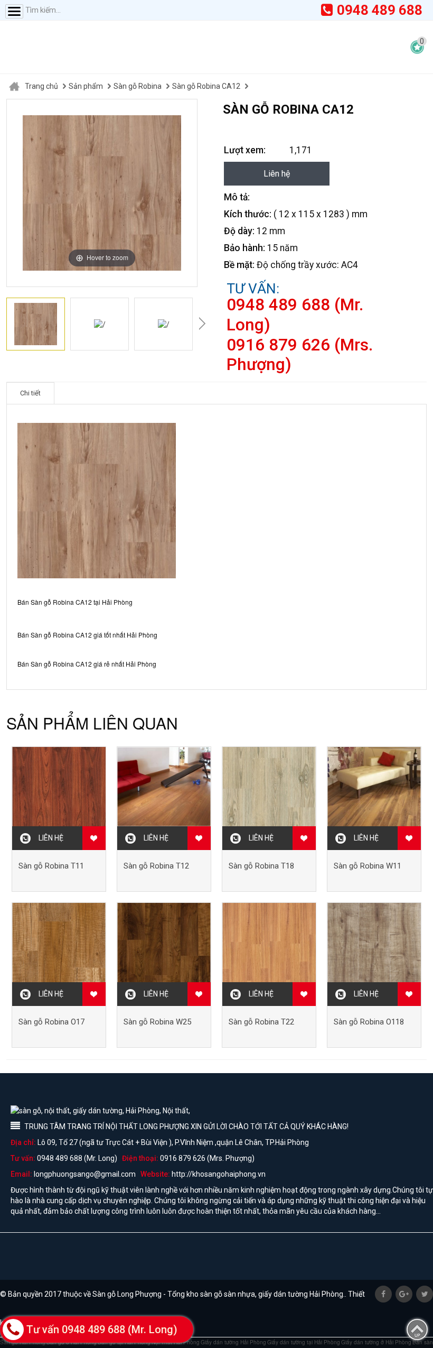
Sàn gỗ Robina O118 (369, 1022)
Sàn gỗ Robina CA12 (206, 86)
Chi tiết (30, 393)
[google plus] (404, 1294)
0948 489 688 (379, 10)
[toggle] (14, 11)
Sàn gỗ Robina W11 (367, 866)
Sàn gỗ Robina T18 (261, 866)
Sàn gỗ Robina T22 (261, 1022)
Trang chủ (41, 86)
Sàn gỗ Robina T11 (51, 866)
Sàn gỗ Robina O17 (51, 1022)
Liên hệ (276, 174)
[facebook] (383, 1294)
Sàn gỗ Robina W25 (157, 1022)
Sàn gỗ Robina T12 (156, 866)
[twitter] (424, 1294)
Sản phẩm (86, 86)
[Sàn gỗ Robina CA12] (35, 324)
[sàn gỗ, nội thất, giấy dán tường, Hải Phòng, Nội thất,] (111, 47)
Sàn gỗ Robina (138, 86)
